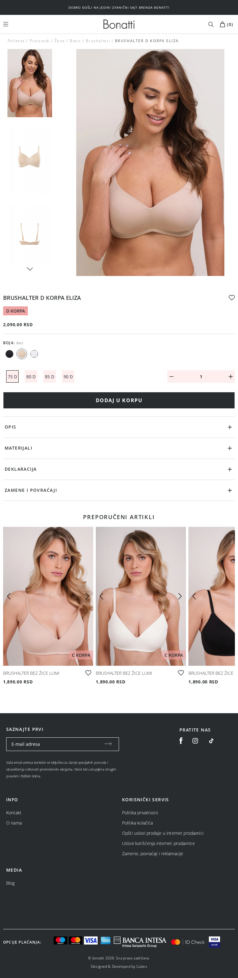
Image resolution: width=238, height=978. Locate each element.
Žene (60, 40)
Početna (16, 40)
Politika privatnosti (140, 813)
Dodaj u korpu (119, 400)
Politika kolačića (137, 823)
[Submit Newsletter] (108, 744)
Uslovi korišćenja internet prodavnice (158, 843)
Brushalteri (98, 40)
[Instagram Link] (195, 741)
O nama (14, 823)
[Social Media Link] (211, 741)
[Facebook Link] (181, 740)
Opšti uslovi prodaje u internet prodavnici (163, 833)
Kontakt (13, 813)
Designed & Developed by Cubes (119, 966)
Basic (75, 40)
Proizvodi (39, 40)
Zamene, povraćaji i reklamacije (152, 853)
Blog (10, 883)
